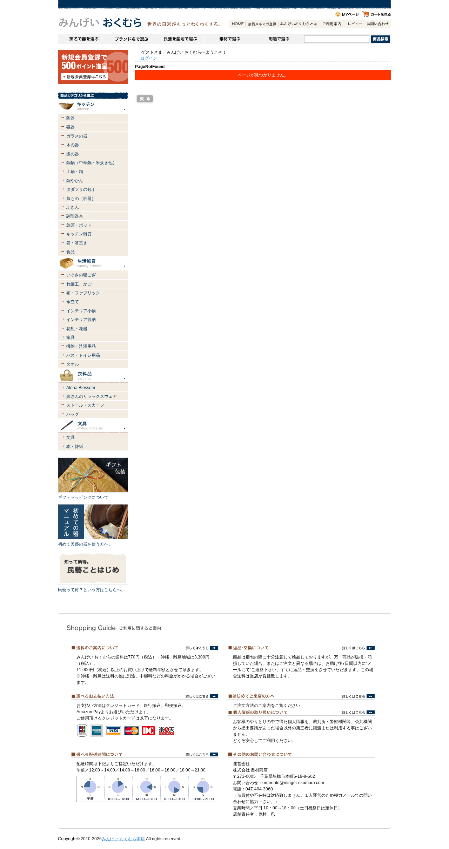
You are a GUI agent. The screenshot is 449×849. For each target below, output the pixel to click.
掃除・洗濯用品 (81, 346)
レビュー (355, 24)
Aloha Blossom (80, 387)
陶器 (70, 118)
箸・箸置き (76, 242)
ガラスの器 (76, 136)
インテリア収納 (81, 319)
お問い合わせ (378, 24)
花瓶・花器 (76, 328)
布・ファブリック (83, 292)
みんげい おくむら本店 (123, 838)
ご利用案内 (332, 24)
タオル (72, 364)
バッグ (72, 414)
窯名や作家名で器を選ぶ (82, 39)
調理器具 (74, 216)
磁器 (70, 127)
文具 (70, 437)
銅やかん (74, 180)
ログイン (148, 58)
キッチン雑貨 (79, 234)
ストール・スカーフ (85, 405)
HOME (237, 24)
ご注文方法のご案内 (252, 705)
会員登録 (261, 24)
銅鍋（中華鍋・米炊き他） (91, 162)
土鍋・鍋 (74, 171)
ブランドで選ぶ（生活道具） (130, 39)
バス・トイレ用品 (83, 355)
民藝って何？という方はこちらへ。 (91, 589)
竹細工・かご (79, 284)
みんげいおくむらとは (298, 24)
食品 (70, 251)
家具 (70, 337)
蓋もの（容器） (81, 198)
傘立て (72, 301)
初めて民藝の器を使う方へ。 (85, 544)
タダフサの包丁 (81, 189)
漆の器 (72, 154)
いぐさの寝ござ (81, 275)
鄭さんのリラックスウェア (91, 396)
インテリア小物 (81, 310)
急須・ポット (79, 225)
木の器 (72, 144)
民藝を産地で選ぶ (179, 39)
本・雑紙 (74, 446)
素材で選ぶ (227, 39)
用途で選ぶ (278, 39)
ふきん (72, 207)
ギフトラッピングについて (83, 497)
